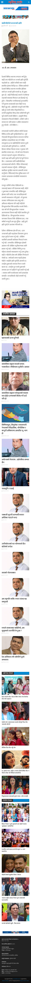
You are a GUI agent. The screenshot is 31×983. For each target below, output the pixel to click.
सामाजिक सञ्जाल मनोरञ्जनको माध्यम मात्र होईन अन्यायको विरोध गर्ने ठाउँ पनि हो (15, 396)
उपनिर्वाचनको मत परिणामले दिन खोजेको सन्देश (13, 545)
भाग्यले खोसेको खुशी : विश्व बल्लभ (11, 923)
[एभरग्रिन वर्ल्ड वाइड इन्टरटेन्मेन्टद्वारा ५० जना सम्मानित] (15, 838)
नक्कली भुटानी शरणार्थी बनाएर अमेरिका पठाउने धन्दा (13, 516)
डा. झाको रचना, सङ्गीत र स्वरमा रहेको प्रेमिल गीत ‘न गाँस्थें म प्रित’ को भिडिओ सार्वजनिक (15, 772)
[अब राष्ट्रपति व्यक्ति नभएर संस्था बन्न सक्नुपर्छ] (15, 587)
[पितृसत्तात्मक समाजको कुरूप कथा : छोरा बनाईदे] (15, 785)
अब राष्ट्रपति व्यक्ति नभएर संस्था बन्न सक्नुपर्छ (14, 600)
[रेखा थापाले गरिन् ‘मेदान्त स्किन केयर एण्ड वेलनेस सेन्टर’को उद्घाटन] (15, 685)
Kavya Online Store (24, 981)
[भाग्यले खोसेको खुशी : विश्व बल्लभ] (15, 912)
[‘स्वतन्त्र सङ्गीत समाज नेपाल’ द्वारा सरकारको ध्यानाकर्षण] (15, 887)
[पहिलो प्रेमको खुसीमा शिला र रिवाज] (15, 863)
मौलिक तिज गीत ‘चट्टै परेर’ (9, 748)
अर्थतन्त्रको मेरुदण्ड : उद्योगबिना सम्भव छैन (15, 461)
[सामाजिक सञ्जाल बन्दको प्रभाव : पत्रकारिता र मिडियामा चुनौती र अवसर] (15, 352)
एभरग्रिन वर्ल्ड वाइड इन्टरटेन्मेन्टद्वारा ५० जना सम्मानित (13, 850)
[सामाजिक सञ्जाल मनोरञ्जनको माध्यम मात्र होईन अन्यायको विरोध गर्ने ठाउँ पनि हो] (15, 381)
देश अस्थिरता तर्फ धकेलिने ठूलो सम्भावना (13, 658)
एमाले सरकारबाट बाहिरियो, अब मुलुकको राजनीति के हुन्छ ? (13, 629)
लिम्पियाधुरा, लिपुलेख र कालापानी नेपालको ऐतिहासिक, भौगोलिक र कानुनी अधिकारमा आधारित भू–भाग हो (14, 429)
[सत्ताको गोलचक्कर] (15, 561)
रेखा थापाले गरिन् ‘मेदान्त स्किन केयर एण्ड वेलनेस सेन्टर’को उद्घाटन (15, 698)
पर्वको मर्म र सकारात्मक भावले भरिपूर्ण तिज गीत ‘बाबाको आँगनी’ (15, 723)
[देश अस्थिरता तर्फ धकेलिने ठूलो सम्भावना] (15, 645)
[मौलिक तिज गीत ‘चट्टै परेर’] (15, 736)
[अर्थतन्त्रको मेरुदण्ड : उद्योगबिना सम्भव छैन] (15, 448)
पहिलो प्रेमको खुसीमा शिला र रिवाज (11, 875)
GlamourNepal (5, 981)
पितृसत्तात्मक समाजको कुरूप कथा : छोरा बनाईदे (15, 796)
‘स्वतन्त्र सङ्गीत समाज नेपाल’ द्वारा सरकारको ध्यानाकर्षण (13, 899)
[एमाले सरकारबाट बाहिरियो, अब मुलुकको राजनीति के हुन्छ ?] (15, 616)
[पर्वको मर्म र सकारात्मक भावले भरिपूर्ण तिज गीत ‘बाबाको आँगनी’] (15, 711)
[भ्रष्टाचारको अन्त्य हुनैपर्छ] (15, 326)
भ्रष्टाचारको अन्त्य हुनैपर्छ (10, 338)
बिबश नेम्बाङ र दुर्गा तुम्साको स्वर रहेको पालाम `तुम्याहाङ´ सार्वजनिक (14, 825)
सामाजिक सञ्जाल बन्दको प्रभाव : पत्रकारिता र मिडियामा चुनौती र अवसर (15, 365)
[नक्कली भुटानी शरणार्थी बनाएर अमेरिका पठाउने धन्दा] (15, 503)
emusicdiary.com (16, 979)
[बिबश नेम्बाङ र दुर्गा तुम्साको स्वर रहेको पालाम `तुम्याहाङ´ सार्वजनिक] (15, 813)
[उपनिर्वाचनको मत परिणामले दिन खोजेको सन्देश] (15, 532)
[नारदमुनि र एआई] (15, 477)
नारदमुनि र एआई (8, 488)
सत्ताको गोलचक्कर (9, 572)
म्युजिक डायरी (5, 26)
